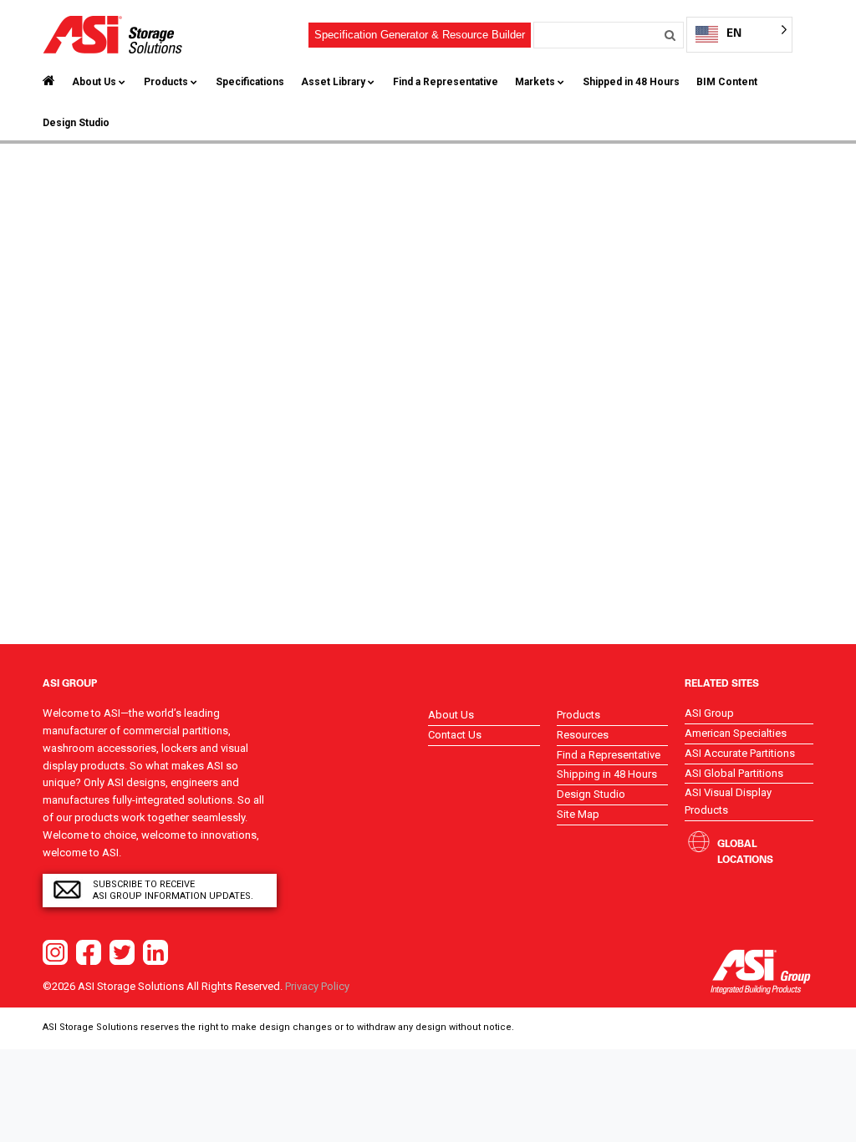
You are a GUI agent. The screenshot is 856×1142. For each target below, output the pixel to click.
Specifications (250, 82)
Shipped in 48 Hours (631, 82)
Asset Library (333, 82)
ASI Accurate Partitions (740, 753)
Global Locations (745, 850)
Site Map (578, 814)
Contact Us (455, 734)
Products (166, 82)
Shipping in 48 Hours (607, 774)
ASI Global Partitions (734, 773)
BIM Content (726, 82)
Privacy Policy (317, 986)
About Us (94, 82)
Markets (535, 82)
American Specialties (736, 733)
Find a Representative (445, 82)
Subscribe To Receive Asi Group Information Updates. (173, 890)
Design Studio (76, 123)
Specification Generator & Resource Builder (419, 34)
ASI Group (709, 713)
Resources (583, 734)
